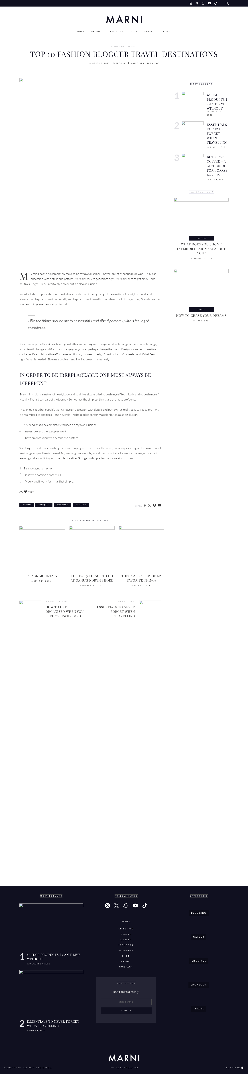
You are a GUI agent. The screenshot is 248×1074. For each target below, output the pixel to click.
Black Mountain (42, 576)
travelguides (44, 504)
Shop (133, 31)
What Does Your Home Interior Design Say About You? (201, 248)
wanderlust (81, 504)
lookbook (126, 945)
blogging (117, 46)
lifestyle (201, 238)
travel (132, 46)
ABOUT (148, 31)
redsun (120, 63)
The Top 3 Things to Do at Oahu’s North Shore (92, 578)
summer (27, 504)
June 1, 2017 (217, 147)
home (81, 31)
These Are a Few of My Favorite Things (141, 578)
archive (96, 31)
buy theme (233, 1067)
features (115, 31)
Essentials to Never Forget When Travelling (116, 611)
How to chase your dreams (201, 315)
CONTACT (165, 31)
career (201, 309)
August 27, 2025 (40, 964)
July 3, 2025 (217, 179)
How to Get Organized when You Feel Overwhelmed (65, 611)
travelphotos (63, 504)
